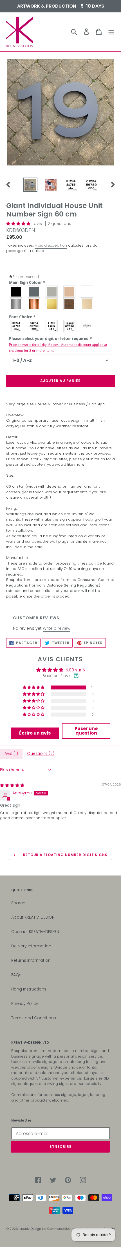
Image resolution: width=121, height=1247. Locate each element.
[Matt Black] (16, 292)
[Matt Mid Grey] (34, 292)
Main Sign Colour (27, 282)
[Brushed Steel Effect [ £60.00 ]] (16, 304)
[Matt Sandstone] (69, 292)
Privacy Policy (24, 1003)
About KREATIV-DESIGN (33, 917)
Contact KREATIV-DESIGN (35, 931)
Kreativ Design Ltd (33, 1228)
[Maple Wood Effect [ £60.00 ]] (87, 304)
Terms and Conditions (33, 1018)
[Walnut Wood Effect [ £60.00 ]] (69, 304)
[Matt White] (87, 292)
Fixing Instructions (28, 989)
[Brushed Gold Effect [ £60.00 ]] (51, 304)
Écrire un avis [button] (35, 733)
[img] (12, 785)
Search (18, 903)
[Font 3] (51, 326)
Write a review (56, 628)
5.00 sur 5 (75, 670)
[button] (19, 223)
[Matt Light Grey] (51, 292)
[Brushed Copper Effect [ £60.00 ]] (34, 304)
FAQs (16, 975)
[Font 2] (34, 326)
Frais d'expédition (51, 245)
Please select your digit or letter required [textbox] (58, 344)
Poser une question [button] (86, 730)
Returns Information (31, 960)
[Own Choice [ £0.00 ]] (87, 326)
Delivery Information (31, 946)
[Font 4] (69, 326)
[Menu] (111, 32)
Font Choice (22, 316)
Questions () (40, 753)
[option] (30, 184)
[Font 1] (16, 326)
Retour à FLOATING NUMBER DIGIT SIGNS (65, 854)
